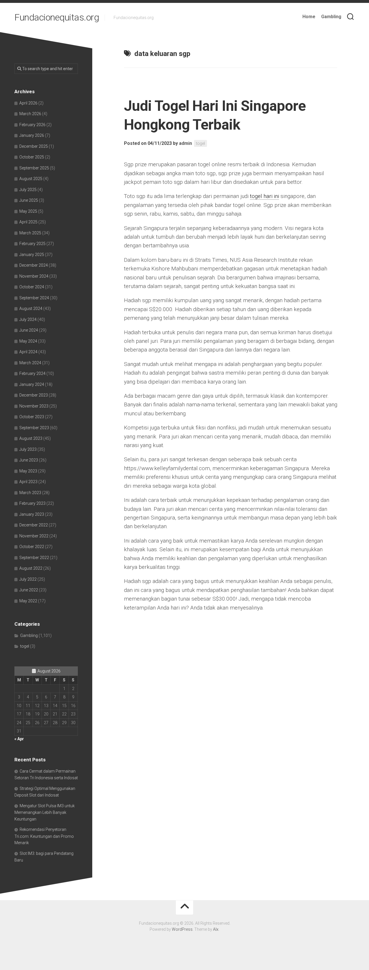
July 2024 (28, 319)
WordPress (182, 929)
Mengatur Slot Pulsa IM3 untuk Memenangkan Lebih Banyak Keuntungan (44, 812)
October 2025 (31, 157)
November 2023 (33, 406)
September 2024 (34, 298)
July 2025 (28, 189)
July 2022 (28, 579)
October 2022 (31, 546)
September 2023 (34, 427)
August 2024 (30, 308)
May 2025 (28, 211)
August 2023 (30, 438)
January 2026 (31, 135)
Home (308, 16)
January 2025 (31, 254)
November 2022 (33, 536)
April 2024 (28, 352)
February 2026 (32, 124)
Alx (216, 929)
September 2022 (34, 557)
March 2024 (30, 362)
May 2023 (28, 471)
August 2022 (30, 568)
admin (185, 143)
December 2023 (33, 395)
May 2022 (28, 601)
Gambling (331, 16)
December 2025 (33, 146)
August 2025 (30, 178)
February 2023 (32, 503)
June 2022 (28, 590)
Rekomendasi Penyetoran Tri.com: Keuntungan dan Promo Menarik (44, 836)
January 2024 (31, 384)
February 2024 (32, 373)
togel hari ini (264, 196)
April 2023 (28, 481)
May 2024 (28, 341)
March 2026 (30, 113)
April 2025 (28, 222)
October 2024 (31, 287)
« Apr (19, 739)
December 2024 (33, 265)
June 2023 (28, 460)
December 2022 (33, 525)
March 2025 (30, 233)
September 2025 (34, 168)
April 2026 (28, 103)
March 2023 (30, 492)
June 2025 (28, 200)
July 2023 (28, 449)
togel (200, 143)
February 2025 (32, 243)
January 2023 (31, 514)
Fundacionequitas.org (56, 17)
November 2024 (33, 276)
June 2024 (28, 330)
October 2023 (31, 416)
